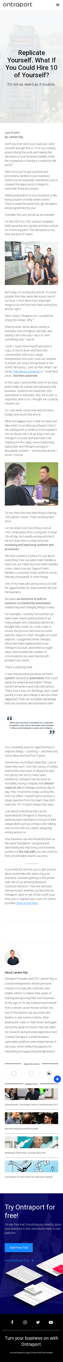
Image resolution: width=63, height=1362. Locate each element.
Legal (28, 1353)
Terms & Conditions (17, 1353)
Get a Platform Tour (19, 1261)
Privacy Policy (36, 1353)
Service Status (48, 1353)
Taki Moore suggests (26, 371)
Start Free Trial (19, 1247)
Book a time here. (27, 903)
